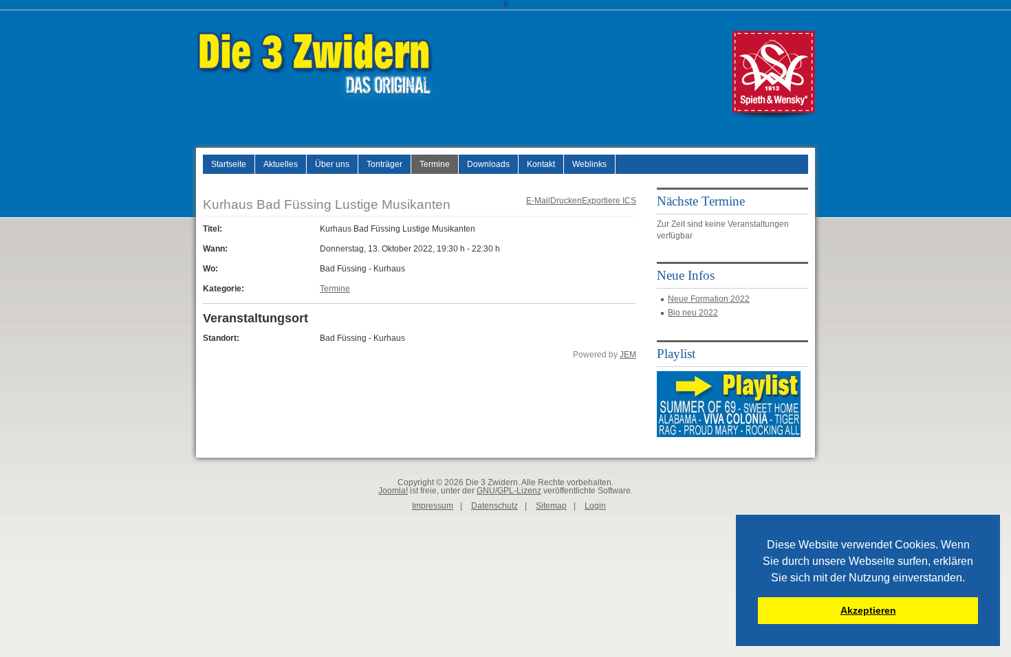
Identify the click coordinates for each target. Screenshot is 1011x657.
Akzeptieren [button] (868, 610)
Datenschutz (494, 506)
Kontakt (541, 164)
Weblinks (589, 164)
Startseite (228, 164)
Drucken (566, 200)
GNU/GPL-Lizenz (509, 491)
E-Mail (538, 200)
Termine (435, 164)
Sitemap (551, 506)
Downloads (488, 164)
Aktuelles (280, 164)
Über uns (332, 164)
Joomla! (393, 491)
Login (595, 506)
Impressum (432, 506)
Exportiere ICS (609, 200)
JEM (628, 354)
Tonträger (384, 164)
